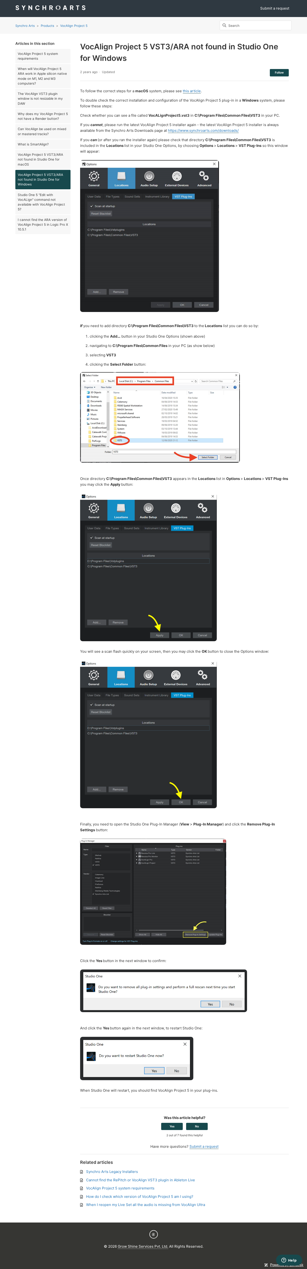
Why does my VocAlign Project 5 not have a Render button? (43, 116)
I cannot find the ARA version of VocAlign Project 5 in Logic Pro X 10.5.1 (43, 224)
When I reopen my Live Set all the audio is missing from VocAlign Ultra (145, 1204)
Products (47, 26)
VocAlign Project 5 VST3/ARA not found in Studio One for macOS (40, 159)
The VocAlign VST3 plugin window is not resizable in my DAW (40, 98)
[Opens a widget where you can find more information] (289, 1261)
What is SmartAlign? (33, 144)
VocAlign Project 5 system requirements (38, 56)
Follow (279, 72)
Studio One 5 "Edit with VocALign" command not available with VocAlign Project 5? (41, 202)
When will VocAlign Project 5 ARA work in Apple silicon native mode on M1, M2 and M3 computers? (42, 76)
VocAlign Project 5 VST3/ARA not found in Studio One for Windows (40, 179)
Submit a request (274, 8)
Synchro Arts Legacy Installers (112, 1171)
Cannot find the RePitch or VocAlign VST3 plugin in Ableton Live (140, 1180)
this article (192, 91)
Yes (172, 1126)
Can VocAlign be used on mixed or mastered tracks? (42, 131)
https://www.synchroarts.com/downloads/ (203, 130)
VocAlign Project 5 (74, 26)
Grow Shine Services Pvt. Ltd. (143, 1246)
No (197, 1126)
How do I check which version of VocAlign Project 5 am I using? (139, 1196)
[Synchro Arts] (50, 8)
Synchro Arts (25, 26)
